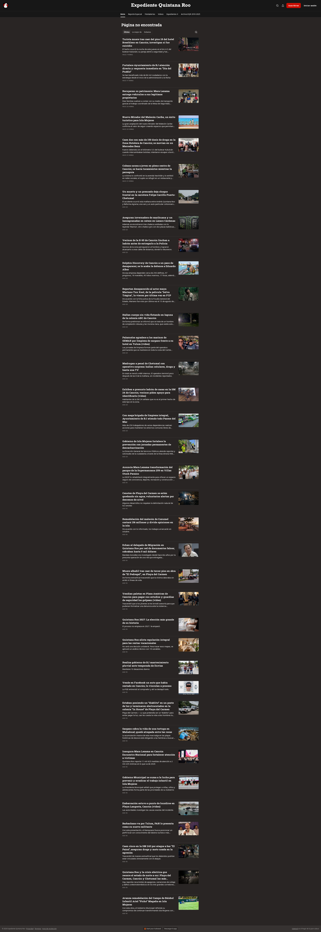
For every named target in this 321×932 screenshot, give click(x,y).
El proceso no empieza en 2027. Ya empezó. (141, 626)
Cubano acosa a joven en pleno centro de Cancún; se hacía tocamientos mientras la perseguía (147, 169)
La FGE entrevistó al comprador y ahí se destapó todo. (145, 689)
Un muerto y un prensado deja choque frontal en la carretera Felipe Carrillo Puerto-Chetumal (148, 195)
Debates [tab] (147, 32)
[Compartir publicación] (282, 5)
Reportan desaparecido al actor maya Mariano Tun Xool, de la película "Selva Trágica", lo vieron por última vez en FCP (146, 292)
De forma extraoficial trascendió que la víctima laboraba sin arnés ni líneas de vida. (148, 578)
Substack (295, 929)
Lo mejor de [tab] (137, 32)
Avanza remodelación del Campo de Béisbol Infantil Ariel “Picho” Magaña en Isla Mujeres (148, 901)
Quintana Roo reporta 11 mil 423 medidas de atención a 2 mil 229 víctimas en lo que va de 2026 (147, 762)
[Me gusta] (124, 57)
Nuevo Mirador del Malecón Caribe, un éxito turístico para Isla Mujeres (148, 118)
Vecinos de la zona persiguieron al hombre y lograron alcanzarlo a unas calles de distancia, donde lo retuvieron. (147, 248)
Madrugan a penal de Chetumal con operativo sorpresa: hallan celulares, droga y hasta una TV (148, 366)
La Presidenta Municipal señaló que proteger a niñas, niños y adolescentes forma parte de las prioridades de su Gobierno (148, 788)
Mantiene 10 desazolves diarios (136, 669)
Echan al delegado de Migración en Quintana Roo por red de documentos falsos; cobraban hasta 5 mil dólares (148, 548)
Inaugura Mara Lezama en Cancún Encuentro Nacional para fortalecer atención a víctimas (148, 754)
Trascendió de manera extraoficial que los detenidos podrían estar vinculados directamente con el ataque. (148, 857)
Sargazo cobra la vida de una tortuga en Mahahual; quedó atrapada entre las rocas (147, 730)
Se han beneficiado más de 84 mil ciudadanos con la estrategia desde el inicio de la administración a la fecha (146, 76)
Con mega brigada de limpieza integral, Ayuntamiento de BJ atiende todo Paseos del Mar (149, 418)
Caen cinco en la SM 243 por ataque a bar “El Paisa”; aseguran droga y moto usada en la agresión (148, 849)
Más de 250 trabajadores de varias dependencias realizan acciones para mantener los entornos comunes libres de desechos (147, 426)
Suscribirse (293, 5)
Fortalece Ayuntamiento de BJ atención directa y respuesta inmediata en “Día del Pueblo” (146, 68)
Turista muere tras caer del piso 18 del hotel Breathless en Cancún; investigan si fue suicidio (148, 42)
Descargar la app (170, 929)
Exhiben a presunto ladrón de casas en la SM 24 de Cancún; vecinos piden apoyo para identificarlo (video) (149, 392)
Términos (38, 929)
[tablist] (137, 32)
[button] (123, 14)
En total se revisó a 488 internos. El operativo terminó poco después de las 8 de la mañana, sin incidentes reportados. (148, 374)
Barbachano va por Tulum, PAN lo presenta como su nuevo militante (148, 825)
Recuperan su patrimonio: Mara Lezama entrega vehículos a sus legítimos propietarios (146, 94)
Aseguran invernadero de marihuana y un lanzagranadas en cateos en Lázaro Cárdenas (148, 219)
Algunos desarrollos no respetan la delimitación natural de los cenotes (147, 504)
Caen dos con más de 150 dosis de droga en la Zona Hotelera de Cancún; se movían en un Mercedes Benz (148, 143)
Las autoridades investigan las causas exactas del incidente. (148, 810)
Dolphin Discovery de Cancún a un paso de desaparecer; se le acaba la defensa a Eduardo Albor (149, 266)
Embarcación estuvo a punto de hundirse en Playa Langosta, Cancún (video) (148, 805)
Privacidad (29, 929)
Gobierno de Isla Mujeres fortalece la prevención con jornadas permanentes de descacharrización (146, 444)
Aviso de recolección (49, 929)
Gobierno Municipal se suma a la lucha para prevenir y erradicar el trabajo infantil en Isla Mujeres (148, 780)
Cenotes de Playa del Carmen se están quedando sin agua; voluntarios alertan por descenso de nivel (148, 496)
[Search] (277, 5)
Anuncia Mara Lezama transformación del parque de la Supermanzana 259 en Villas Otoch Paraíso (147, 470)
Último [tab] (127, 32)
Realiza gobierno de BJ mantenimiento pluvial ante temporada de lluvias (145, 664)
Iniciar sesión (310, 5)
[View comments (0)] (140, 57)
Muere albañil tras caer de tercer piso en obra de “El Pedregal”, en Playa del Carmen (149, 572)
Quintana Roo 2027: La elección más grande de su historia (148, 621)
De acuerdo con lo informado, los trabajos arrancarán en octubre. (146, 530)
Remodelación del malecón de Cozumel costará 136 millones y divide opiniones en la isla (147, 522)
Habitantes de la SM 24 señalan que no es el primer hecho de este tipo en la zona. (148, 400)
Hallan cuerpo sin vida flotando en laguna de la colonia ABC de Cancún (147, 316)
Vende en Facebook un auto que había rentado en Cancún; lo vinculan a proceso (146, 684)
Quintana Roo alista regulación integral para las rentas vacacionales (146, 641)
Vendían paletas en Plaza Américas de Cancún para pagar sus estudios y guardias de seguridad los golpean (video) (148, 597)
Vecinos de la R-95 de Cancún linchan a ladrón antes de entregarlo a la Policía (145, 242)
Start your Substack (153, 929)
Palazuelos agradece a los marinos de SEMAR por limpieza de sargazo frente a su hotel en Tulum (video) (147, 341)
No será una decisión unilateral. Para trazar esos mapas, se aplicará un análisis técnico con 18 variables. (147, 647)
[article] (160, 48)
